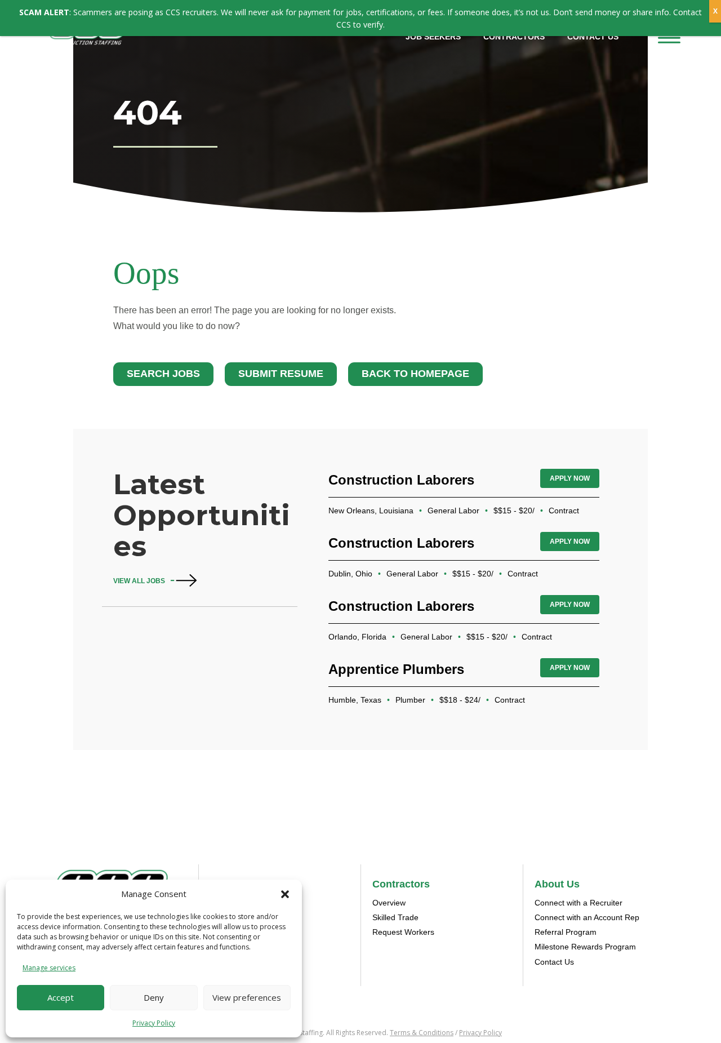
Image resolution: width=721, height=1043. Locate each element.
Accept (60, 997)
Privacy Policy (153, 1023)
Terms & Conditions (421, 1032)
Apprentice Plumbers (396, 669)
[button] (285, 894)
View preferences (246, 997)
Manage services (49, 968)
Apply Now (570, 478)
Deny (154, 997)
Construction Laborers (401, 479)
